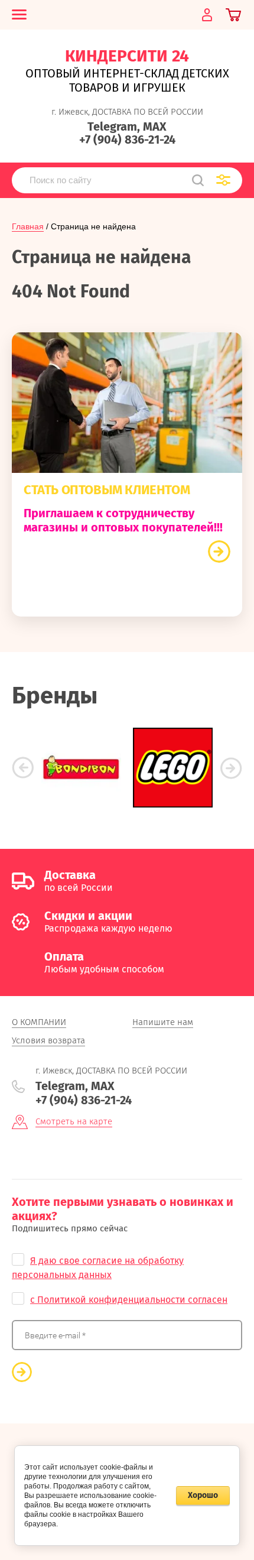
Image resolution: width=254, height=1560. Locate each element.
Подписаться (22, 1372)
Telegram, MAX (127, 126)
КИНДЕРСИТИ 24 (127, 56)
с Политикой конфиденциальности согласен (128, 1299)
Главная (28, 226)
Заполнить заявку (219, 551)
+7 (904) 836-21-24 (127, 139)
